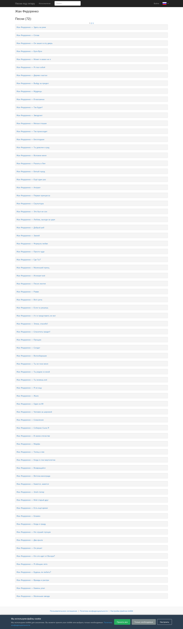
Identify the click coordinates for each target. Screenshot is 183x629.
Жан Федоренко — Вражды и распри (32, 580)
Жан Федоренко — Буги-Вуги (29, 51)
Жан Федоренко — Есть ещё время (32, 508)
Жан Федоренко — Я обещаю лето (31, 564)
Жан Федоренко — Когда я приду (31, 524)
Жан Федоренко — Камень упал (30, 588)
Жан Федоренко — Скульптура (30, 203)
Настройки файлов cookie (121, 611)
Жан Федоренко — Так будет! (29, 107)
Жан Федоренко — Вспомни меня (31, 155)
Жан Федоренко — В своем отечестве (33, 435)
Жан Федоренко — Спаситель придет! (33, 331)
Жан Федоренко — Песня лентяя (31, 283)
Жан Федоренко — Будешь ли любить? (33, 572)
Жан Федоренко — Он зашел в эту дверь (34, 43)
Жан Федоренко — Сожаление (30, 419)
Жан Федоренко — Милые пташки (31, 123)
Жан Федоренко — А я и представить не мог (36, 315)
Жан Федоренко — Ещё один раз (31, 179)
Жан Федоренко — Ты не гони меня (32, 363)
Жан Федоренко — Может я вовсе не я (33, 59)
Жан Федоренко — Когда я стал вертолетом (35, 459)
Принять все (122, 622)
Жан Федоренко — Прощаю (28, 339)
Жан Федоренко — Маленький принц (32, 267)
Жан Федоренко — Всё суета (29, 299)
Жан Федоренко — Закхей (28, 235)
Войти (156, 3)
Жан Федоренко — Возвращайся (31, 467)
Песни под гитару (25, 3)
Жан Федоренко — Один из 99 (29, 403)
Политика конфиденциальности (94, 611)
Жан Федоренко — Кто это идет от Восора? (35, 556)
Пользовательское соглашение (63, 611)
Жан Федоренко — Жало (27, 395)
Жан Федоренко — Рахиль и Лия (30, 163)
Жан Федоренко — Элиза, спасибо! (32, 323)
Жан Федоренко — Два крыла (29, 540)
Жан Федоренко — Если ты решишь (32, 307)
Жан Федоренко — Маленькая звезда (33, 596)
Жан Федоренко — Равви (27, 291)
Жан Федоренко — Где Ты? (28, 259)
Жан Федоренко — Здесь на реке (31, 27)
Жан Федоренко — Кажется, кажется (32, 484)
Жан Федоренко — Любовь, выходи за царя (35, 219)
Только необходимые (143, 622)
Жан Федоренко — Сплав (27, 35)
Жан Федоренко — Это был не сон (31, 211)
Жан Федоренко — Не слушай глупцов (33, 532)
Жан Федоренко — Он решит (29, 548)
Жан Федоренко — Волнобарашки (31, 355)
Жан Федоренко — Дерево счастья (31, 75)
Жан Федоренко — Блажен (28, 516)
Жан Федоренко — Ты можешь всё (31, 379)
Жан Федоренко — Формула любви (32, 243)
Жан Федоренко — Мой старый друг (32, 500)
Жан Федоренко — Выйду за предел (32, 83)
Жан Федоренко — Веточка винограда (33, 475)
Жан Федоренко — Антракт (28, 187)
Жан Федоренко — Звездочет (29, 115)
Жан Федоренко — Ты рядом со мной (33, 371)
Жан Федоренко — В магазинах (30, 99)
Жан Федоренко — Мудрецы (29, 91)
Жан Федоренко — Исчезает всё (30, 275)
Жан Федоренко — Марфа (28, 443)
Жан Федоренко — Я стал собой (30, 67)
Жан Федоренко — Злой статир (30, 492)
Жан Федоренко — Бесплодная (30, 139)
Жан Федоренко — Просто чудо (30, 251)
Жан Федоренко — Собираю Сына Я (32, 427)
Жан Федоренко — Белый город (30, 171)
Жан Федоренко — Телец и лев (30, 451)
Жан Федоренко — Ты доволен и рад (32, 147)
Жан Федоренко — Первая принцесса (33, 195)
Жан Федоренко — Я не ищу (29, 387)
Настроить (164, 622)
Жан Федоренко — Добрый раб (30, 227)
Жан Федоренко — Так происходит (31, 131)
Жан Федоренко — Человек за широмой (34, 411)
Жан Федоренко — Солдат (28, 347)
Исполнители (45, 3)
